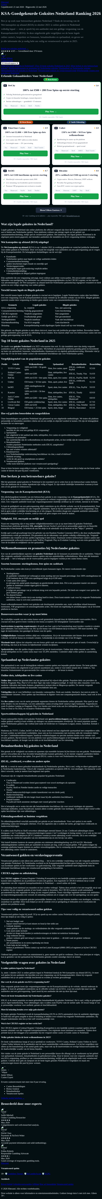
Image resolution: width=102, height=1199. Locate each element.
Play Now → (51, 111)
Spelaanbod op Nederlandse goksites (74, 68)
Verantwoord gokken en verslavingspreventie (57, 70)
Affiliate (35, 1184)
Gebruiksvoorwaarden (22, 1184)
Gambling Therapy (14, 1174)
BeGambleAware (32, 1174)
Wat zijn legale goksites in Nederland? (17, 66)
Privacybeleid (6, 1184)
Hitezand (5, 2)
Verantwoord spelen (65, 1184)
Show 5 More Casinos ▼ (51, 210)
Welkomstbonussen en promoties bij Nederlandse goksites (33, 68)
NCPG (46, 1174)
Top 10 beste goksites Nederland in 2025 (52, 66)
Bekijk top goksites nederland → (15, 48)
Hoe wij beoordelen (48, 1184)
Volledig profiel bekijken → (12, 1098)
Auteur (4, 4)
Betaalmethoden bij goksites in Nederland (19, 70)
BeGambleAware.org (73, 216)
